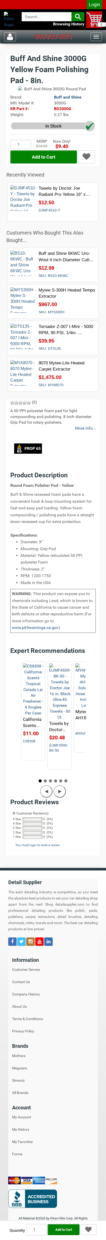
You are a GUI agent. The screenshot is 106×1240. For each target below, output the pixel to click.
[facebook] (12, 942)
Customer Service (26, 969)
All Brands (20, 1093)
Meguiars (19, 1068)
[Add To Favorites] (88, 1229)
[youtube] (39, 942)
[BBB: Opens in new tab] (53, 1198)
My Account (21, 1117)
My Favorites (22, 1142)
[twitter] (21, 942)
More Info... (85, 428)
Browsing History (68, 24)
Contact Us (21, 982)
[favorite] (86, 156)
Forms (17, 1154)
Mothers (18, 1056)
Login (94, 4)
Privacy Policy (23, 1031)
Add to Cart (43, 157)
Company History (26, 994)
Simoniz (18, 1080)
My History (20, 1129)
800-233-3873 (53, 36)
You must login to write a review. (37, 845)
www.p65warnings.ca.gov (35, 627)
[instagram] (30, 942)
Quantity (17, 1230)
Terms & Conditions (27, 1019)
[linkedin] (48, 942)
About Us (19, 1006)
